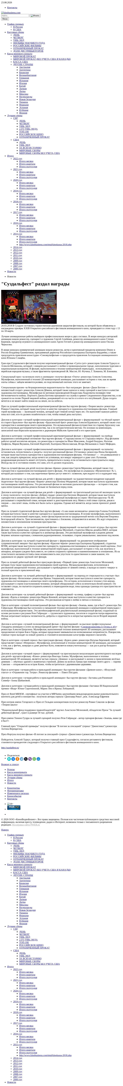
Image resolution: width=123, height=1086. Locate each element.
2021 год (17, 169)
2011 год (17, 255)
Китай (22, 86)
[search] (35, 15)
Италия (23, 83)
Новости (11, 271)
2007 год (17, 266)
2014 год (17, 247)
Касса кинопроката (17, 772)
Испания (23, 80)
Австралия (24, 67)
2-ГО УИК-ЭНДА (28, 129)
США (16, 139)
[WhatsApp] (34, 759)
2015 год (17, 234)
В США (17, 29)
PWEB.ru (35, 824)
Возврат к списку (10, 764)
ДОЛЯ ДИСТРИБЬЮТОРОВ (28, 51)
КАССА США (20, 61)
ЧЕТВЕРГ (18, 37)
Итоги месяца (26, 161)
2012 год (17, 252)
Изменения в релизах (18, 793)
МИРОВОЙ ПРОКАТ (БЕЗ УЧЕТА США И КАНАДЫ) (42, 59)
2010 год (17, 258)
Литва (22, 91)
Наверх (5, 830)
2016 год (17, 223)
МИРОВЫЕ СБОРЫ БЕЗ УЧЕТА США (39, 153)
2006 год (17, 268)
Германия (24, 78)
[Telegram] (21, 759)
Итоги (10, 156)
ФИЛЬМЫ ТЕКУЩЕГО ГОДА (29, 43)
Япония (23, 113)
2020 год (17, 180)
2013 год (17, 250)
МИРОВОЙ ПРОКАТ (24, 56)
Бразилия (24, 72)
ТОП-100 (24, 131)
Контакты (12, 7)
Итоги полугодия (28, 166)
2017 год (17, 212)
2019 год (17, 191)
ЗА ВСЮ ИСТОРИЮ (30, 148)
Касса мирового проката (19, 53)
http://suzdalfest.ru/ (10, 747)
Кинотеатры (13, 788)
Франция (23, 104)
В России (18, 27)
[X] (26, 759)
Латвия (23, 88)
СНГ (15, 118)
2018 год (17, 201)
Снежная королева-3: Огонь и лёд (98, 626)
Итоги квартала (27, 164)
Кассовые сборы (15, 32)
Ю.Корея (23, 110)
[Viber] (30, 759)
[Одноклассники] (17, 759)
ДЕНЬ (16, 35)
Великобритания (27, 75)
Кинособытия (14, 796)
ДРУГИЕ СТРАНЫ (23, 64)
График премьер (15, 24)
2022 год (17, 158)
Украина (23, 102)
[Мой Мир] (38, 759)
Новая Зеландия (27, 99)
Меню (5, 19)
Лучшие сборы (14, 115)
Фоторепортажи (15, 790)
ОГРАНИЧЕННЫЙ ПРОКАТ (28, 48)
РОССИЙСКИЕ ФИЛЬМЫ (27, 45)
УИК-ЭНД (18, 40)
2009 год (17, 260)
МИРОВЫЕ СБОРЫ (29, 150)
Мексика (23, 94)
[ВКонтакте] (13, 759)
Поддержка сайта (21, 824)
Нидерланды (25, 96)
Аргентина (24, 70)
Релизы (11, 769)
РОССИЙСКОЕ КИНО (31, 134)
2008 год (17, 263)
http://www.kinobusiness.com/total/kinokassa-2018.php (45, 244)
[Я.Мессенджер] (9, 759)
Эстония (23, 107)
